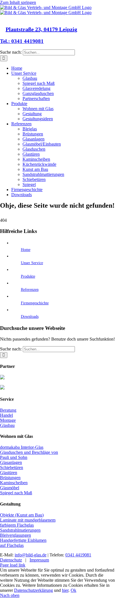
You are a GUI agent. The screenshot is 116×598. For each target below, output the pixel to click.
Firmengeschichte (35, 303)
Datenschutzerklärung (33, 590)
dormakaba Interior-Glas (21, 447)
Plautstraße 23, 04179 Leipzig (41, 29)
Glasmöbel (9, 487)
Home (25, 250)
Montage (8, 420)
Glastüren (8, 472)
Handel (6, 415)
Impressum (39, 560)
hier (65, 590)
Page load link (12, 565)
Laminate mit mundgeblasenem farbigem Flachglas (27, 522)
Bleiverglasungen (15, 535)
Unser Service (32, 263)
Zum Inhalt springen (18, 2)
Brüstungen (10, 477)
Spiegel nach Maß (16, 492)
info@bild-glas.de (30, 554)
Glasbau (7, 425)
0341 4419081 (78, 554)
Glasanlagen (11, 462)
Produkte (28, 276)
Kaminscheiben (14, 482)
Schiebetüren (11, 467)
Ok (73, 590)
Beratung (8, 410)
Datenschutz (11, 560)
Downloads (30, 316)
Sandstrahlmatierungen (20, 530)
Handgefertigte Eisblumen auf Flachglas (23, 543)
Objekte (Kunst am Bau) (22, 515)
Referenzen (30, 289)
